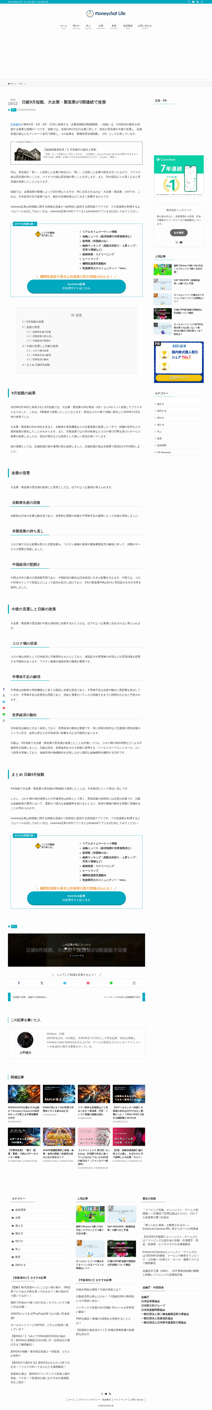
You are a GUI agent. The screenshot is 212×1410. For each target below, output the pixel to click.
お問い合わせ (137, 1399)
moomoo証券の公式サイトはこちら (76, 286)
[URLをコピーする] (134, 983)
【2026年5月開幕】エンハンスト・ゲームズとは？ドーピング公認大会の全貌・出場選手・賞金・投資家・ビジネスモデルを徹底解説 (170, 1240)
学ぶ (13, 110)
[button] (19, 983)
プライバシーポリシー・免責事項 (95, 1399)
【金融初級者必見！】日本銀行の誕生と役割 (69, 149)
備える (160, 424)
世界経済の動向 (40, 359)
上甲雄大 (25, 1052)
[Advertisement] (106, 56)
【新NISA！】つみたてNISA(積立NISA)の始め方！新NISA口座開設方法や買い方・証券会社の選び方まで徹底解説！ (40, 1340)
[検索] (202, 2)
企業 (18, 1217)
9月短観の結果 (35, 321)
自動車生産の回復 (41, 332)
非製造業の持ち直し (42, 336)
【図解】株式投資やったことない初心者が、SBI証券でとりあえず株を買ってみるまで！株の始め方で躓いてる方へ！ (41, 1291)
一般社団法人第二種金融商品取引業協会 (165, 1314)
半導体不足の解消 (41, 355)
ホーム (72, 1399)
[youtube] (193, 2)
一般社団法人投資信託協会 (157, 1318)
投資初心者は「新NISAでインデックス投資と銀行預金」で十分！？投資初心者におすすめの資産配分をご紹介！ (40, 1378)
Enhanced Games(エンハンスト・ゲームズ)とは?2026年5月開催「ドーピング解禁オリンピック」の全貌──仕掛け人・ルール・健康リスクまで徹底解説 (171, 1257)
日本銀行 (16, 124)
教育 (159, 438)
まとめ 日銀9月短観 (38, 364)
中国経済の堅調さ (41, 340)
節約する (161, 410)
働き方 (160, 404)
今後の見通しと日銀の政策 (42, 346)
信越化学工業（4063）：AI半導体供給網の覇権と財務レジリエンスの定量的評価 (171, 1272)
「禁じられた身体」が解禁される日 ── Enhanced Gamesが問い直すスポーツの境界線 (170, 1227)
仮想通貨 (161, 445)
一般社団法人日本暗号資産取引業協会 (163, 1322)
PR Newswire (164, 452)
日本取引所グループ (153, 1305)
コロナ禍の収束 (40, 350)
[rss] (197, 2)
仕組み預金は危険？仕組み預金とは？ (98, 1289)
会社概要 (179, 232)
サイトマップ (120, 1399)
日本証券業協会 (150, 1301)
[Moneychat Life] (106, 13)
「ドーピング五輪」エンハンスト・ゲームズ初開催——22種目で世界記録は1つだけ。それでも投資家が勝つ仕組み (170, 1213)
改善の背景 (33, 327)
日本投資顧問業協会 (153, 1309)
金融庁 (145, 1297)
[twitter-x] (189, 2)
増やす (160, 417)
